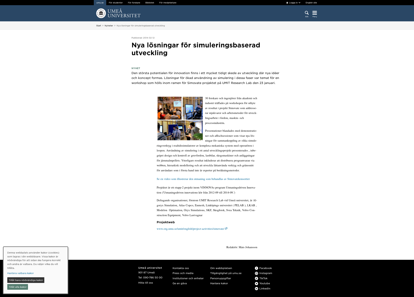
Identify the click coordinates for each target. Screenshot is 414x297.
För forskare (134, 2)
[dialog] (35, 270)
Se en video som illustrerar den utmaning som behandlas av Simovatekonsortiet (203, 179)
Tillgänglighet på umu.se (225, 273)
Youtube (264, 283)
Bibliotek (149, 2)
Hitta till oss (145, 282)
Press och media (183, 273)
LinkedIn (264, 288)
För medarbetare (167, 2)
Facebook (265, 268)
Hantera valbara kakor (20, 273)
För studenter (116, 2)
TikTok (263, 278)
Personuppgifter (220, 278)
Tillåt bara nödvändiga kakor (26, 280)
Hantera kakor (219, 283)
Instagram (265, 273)
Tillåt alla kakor (18, 286)
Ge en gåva (180, 283)
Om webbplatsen (221, 268)
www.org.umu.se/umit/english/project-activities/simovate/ (190, 229)
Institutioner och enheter (188, 278)
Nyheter (109, 25)
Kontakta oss (181, 268)
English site (311, 2)
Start (98, 25)
